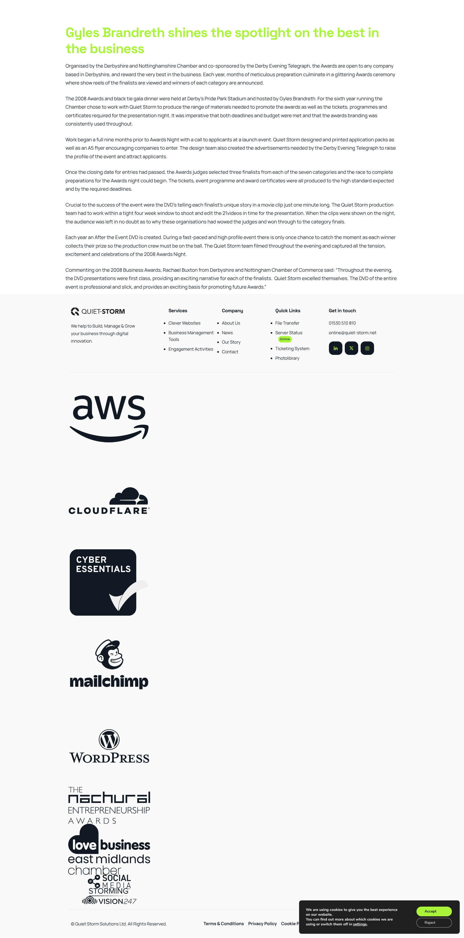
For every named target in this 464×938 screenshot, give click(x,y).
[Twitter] (351, 348)
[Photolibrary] (298, 342)
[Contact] (244, 339)
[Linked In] (335, 348)
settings (360, 924)
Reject (430, 922)
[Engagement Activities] (191, 337)
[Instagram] (367, 348)
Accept (430, 911)
